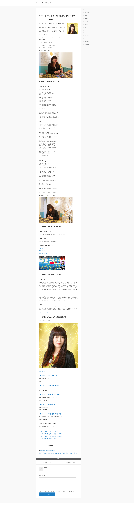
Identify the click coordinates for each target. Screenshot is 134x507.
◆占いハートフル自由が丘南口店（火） (51, 385)
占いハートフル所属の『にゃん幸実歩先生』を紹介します (51, 436)
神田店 (86, 38)
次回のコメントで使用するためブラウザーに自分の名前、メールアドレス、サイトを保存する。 (57, 491)
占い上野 (51, 453)
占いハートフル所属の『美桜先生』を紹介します (49, 434)
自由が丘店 (54, 450)
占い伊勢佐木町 (56, 453)
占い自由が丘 (71, 453)
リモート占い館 (87, 9)
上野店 (41, 450)
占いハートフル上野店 (52, 452)
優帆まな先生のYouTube (43, 248)
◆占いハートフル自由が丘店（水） (50, 394)
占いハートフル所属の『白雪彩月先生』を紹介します (50, 438)
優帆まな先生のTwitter (43, 253)
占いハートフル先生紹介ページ (45, 3)
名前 (39, 488)
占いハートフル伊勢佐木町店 (61, 452)
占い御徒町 (66, 453)
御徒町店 (50, 450)
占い (46, 452)
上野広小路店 (87, 12)
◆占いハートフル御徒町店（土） (49, 404)
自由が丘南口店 (87, 41)
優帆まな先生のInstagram (44, 250)
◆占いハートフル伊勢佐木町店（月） (51, 414)
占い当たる (62, 453)
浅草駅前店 (87, 35)
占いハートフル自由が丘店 (44, 453)
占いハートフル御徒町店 (72, 452)
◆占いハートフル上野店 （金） (49, 375)
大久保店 (86, 21)
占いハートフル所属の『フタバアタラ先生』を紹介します (51, 433)
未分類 (86, 27)
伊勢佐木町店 (45, 450)
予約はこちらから (42, 371)
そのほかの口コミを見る (43, 312)
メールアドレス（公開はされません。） (64, 488)
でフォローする (47, 462)
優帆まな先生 (42, 452)
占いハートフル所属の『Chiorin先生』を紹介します (50, 431)
